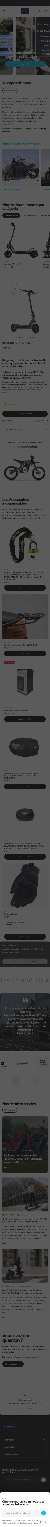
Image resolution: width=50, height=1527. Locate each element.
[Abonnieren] (43, 1513)
